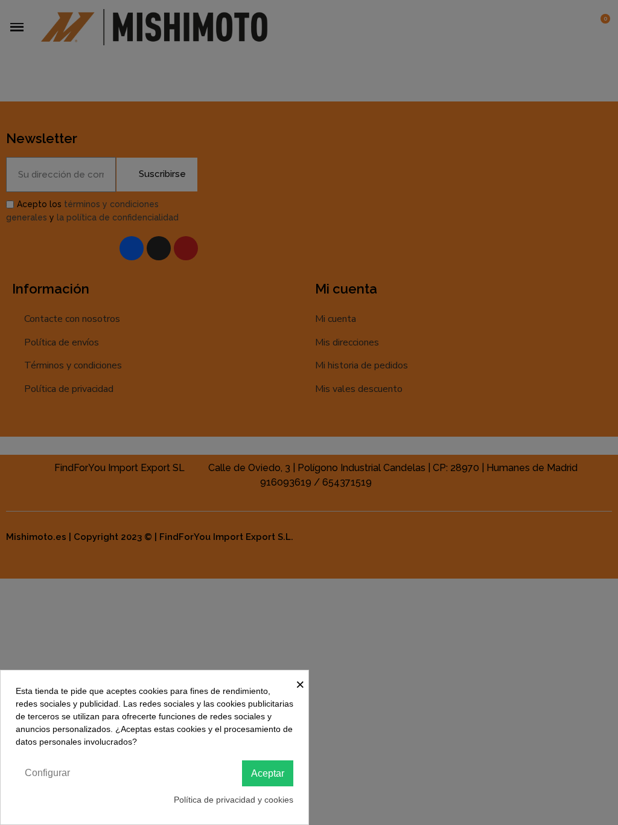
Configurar (47, 773)
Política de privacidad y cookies (233, 799)
